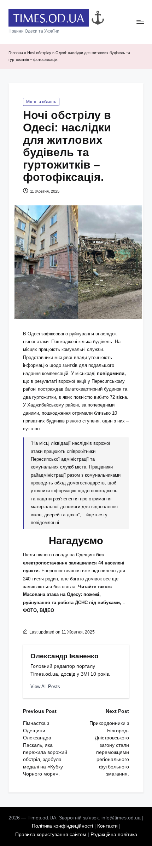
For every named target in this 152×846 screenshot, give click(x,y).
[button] (45, 686)
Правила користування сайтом (50, 834)
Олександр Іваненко (64, 656)
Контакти (107, 826)
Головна (15, 53)
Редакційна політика (113, 834)
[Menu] (140, 22)
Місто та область (41, 102)
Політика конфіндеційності (62, 826)
